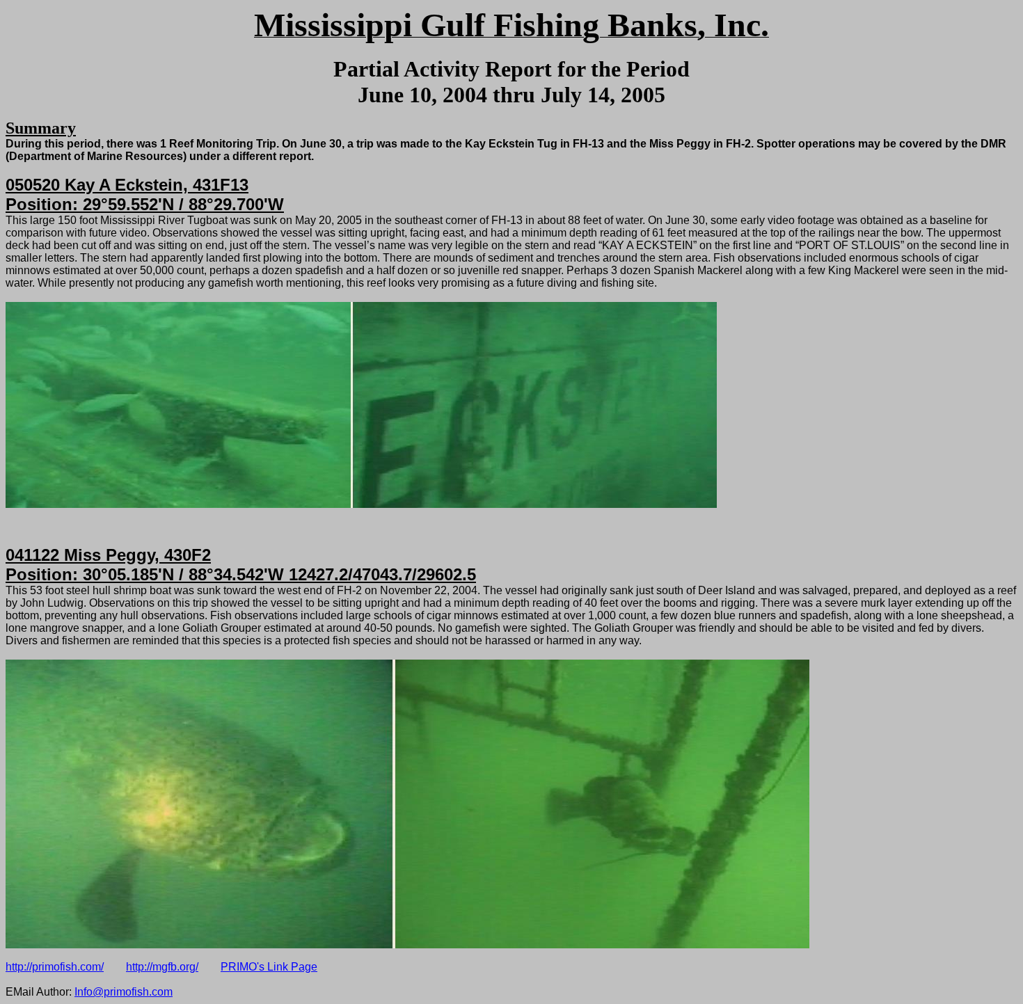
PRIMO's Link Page (269, 967)
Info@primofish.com (123, 992)
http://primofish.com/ (55, 967)
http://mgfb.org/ (162, 967)
